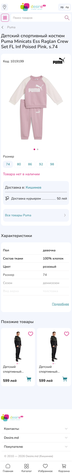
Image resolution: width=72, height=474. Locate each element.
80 (19, 164)
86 (30, 164)
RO (62, 7)
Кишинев (33, 187)
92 (41, 164)
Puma (11, 27)
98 (52, 164)
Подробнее (60, 304)
